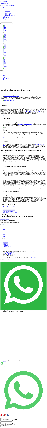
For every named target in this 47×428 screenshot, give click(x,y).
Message (14, 423)
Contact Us (5, 20)
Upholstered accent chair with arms (10, 212)
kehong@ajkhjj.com (10, 252)
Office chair (7, 11)
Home (4, 7)
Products (4, 8)
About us (4, 16)
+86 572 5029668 (8, 253)
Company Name (15, 419)
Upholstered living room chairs (9, 209)
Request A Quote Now (4, 219)
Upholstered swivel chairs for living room (11, 206)
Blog (6, 19)
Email (13, 422)
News (4, 18)
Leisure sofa (7, 14)
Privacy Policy (34, 257)
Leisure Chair (8, 13)
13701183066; (3, 361)
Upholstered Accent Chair (7, 102)
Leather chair (7, 12)
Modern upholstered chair (8, 211)
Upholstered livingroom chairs (9, 210)
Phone (13, 420)
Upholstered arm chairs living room (10, 207)
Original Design (6, 17)
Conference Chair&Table (10, 15)
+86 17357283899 (11, 254)
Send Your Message (4, 425)
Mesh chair (7, 9)
